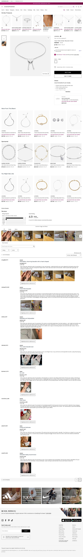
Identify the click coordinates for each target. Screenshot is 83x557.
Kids (34, 10)
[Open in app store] (67, 521)
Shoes (25, 10)
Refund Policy (61, 532)
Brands (7, 10)
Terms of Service (62, 536)
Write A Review (5, 208)
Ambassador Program (76, 528)
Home (37, 10)
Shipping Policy (62, 528)
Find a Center (78, 10)
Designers (12, 10)
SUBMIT (26, 531)
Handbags (30, 10)
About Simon (74, 534)
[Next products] (80, 121)
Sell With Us (74, 540)
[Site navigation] (2, 7)
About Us (74, 525)
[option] (30, 56)
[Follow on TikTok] (12, 521)
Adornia (57, 36)
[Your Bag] (80, 7)
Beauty (42, 10)
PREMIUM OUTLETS (19, 1)
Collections (74, 532)
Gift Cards (74, 538)
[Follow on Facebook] (6, 521)
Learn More (76, 54)
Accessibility (61, 538)
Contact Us (61, 527)
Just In (3, 10)
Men (21, 10)
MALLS (12, 1)
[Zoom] (30, 55)
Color (57, 59)
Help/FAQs (61, 525)
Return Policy (61, 531)
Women (17, 10)
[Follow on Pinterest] (9, 521)
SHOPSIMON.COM (5, 1)
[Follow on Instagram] (3, 521)
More (46, 10)
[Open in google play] (76, 521)
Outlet (67, 10)
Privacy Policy (61, 534)
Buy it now (67, 76)
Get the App (74, 531)
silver (56, 62)
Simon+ (72, 10)
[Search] (66, 7)
